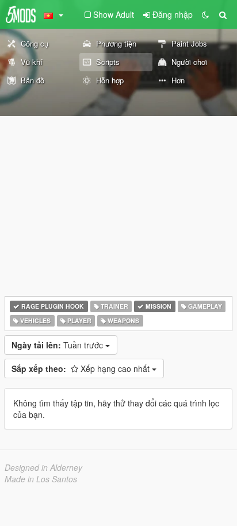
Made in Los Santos (41, 479)
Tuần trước (58, 345)
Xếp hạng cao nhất (82, 368)
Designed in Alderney (43, 467)
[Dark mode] (205, 14)
